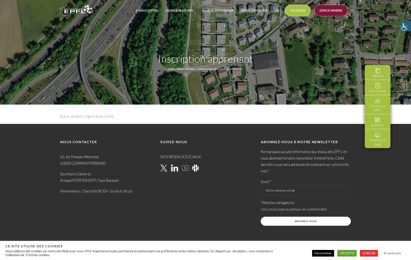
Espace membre (331, 10)
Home (171, 69)
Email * (266, 181)
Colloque (297, 10)
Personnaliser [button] (323, 253)
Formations (204, 69)
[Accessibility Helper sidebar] (406, 26)
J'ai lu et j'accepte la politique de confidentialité (294, 209)
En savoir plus (392, 253)
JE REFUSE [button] (368, 253)
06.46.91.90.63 (121, 191)
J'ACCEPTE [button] (347, 253)
